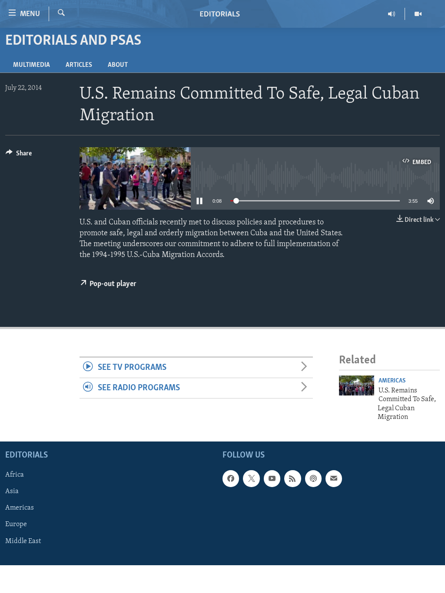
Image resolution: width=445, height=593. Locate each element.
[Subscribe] (333, 479)
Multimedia (31, 65)
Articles (79, 65)
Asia (12, 491)
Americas (392, 381)
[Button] (19, 155)
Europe (16, 524)
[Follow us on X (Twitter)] (251, 479)
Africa (14, 475)
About (118, 65)
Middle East (23, 541)
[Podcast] (313, 479)
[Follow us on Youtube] (272, 479)
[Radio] (392, 14)
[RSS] (292, 479)
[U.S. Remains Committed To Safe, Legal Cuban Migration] (356, 385)
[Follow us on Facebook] (230, 479)
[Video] (418, 14)
